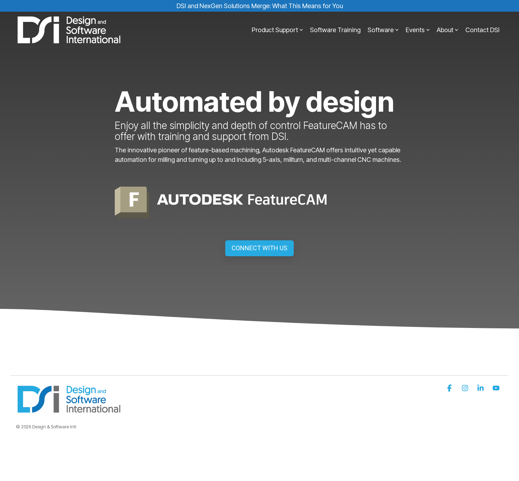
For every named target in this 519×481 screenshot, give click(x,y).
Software (381, 30)
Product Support (275, 30)
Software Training (335, 30)
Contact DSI (482, 30)
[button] (450, 388)
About (445, 30)
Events (415, 30)
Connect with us (259, 248)
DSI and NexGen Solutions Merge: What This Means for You (260, 6)
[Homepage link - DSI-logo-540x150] (69, 410)
